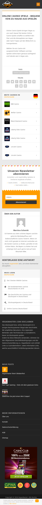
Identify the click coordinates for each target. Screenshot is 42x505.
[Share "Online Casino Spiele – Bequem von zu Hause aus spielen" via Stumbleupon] (17, 86)
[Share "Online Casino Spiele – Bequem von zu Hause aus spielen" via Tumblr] (21, 81)
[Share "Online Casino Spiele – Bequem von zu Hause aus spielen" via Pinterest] (25, 81)
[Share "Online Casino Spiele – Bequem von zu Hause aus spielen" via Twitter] (12, 81)
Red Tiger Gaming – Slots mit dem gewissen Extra (20, 385)
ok (37, 501)
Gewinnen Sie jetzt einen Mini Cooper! (16, 396)
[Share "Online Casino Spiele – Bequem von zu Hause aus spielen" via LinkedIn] (29, 81)
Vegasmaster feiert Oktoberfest (13, 373)
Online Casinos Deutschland (17, 309)
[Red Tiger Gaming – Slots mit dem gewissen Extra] (5, 381)
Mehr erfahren (12, 503)
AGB (3, 432)
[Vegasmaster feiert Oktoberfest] (5, 369)
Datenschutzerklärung (10, 427)
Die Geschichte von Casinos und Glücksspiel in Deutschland (19, 295)
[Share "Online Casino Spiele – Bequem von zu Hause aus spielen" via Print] (25, 86)
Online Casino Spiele (21, 73)
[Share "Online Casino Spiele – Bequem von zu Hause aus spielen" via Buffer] (34, 81)
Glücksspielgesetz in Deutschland (20, 302)
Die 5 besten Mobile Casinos (17, 280)
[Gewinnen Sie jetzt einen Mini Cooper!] (5, 392)
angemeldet (13, 264)
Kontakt (5, 422)
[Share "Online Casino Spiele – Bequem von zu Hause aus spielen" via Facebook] (8, 81)
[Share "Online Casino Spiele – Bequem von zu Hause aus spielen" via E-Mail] (21, 86)
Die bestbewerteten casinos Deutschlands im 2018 (18, 288)
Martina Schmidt (21, 230)
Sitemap (5, 438)
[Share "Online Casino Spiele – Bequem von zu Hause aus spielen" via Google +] (17, 81)
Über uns (5, 416)
